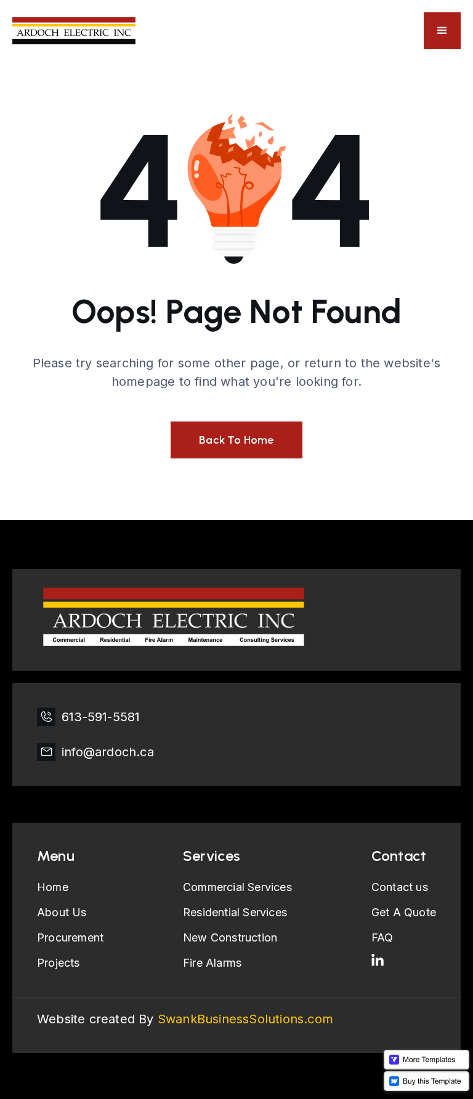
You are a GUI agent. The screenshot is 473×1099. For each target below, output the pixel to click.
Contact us (399, 887)
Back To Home (236, 440)
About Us (62, 912)
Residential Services (235, 912)
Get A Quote (403, 912)
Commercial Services (237, 887)
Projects (58, 962)
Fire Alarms (212, 962)
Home (52, 887)
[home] (73, 31)
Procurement (70, 937)
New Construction (230, 937)
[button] (442, 30)
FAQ (382, 937)
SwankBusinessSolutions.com (245, 1019)
